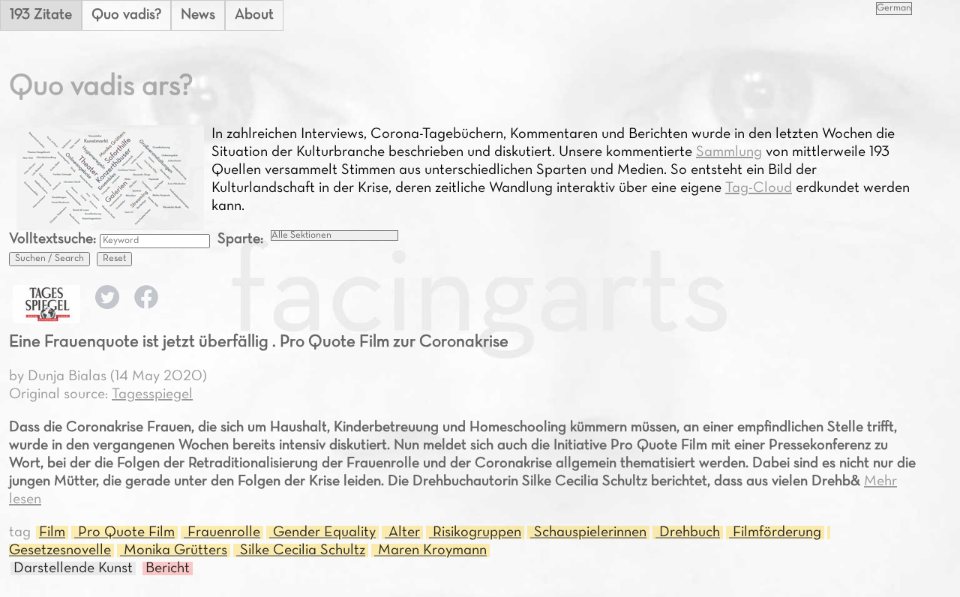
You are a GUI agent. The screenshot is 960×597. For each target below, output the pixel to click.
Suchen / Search (49, 258)
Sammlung (729, 152)
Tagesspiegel (152, 394)
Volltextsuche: (54, 239)
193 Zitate (41, 15)
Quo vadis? (126, 15)
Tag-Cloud (758, 188)
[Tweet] (107, 305)
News (198, 15)
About (254, 15)
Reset (114, 258)
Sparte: (240, 239)
